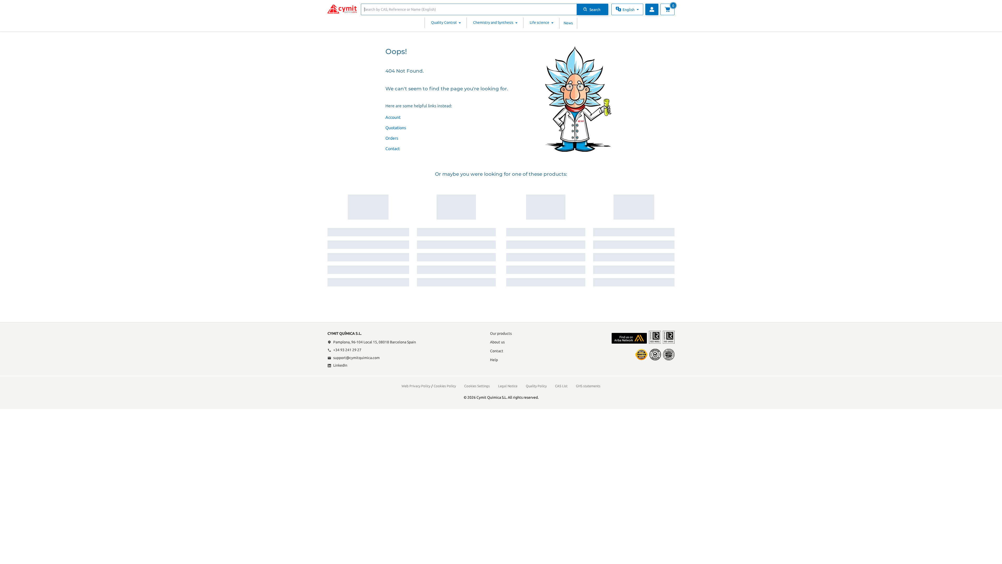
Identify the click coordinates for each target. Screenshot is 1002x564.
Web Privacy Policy (416, 386)
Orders (391, 138)
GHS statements (588, 386)
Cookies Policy (445, 386)
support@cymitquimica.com (356, 358)
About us (497, 342)
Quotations (395, 127)
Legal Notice (507, 386)
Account (393, 117)
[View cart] (667, 9)
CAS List (561, 386)
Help (494, 360)
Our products (501, 333)
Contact (392, 148)
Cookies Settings (477, 386)
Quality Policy (536, 386)
